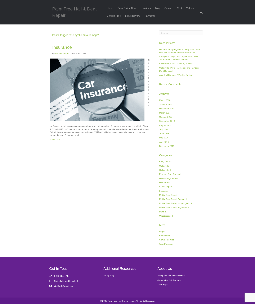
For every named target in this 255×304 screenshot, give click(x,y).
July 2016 (163, 129)
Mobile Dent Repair (168, 195)
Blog (157, 8)
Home (110, 8)
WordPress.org (166, 244)
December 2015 (166, 146)
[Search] (200, 12)
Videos (190, 8)
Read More (55, 139)
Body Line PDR (166, 161)
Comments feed (166, 240)
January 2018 (165, 104)
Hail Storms (164, 182)
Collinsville (164, 166)
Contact (168, 8)
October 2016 (165, 117)
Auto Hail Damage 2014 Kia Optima (175, 75)
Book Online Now (127, 8)
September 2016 (167, 121)
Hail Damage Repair (168, 178)
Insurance (62, 47)
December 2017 (166, 108)
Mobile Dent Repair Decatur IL (173, 199)
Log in (162, 231)
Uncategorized (166, 216)
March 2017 (164, 113)
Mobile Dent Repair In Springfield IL (175, 203)
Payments (150, 16)
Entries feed (164, 235)
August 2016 (165, 125)
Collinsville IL (165, 170)
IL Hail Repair (165, 186)
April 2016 (164, 142)
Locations (145, 8)
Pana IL (162, 212)
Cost (179, 8)
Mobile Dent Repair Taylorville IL (174, 207)
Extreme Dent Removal (170, 174)
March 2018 (164, 100)
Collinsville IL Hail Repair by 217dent (176, 64)
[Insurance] (97, 89)
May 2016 (164, 138)
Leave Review (132, 16)
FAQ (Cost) (108, 275)
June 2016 (164, 133)
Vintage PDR (114, 16)
